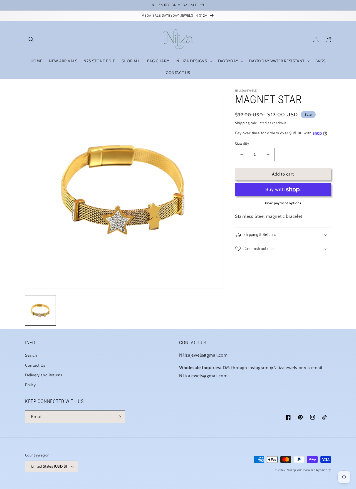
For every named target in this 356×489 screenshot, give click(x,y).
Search (31, 355)
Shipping (242, 123)
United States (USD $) (49, 466)
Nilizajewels (294, 470)
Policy (30, 384)
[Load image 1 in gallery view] (40, 310)
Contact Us (35, 365)
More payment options (283, 203)
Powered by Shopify (317, 470)
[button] (31, 39)
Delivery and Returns (43, 374)
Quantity (242, 143)
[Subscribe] (119, 416)
